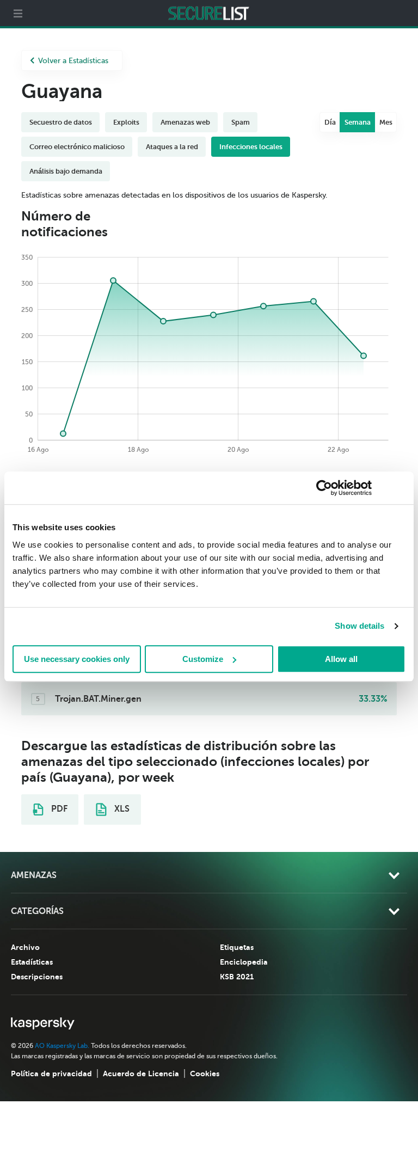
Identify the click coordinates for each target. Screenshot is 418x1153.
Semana (358, 122)
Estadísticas (32, 962)
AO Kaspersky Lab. (62, 1046)
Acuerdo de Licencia (141, 1073)
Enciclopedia (244, 962)
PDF (58, 809)
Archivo (25, 947)
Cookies (204, 1073)
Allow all (341, 659)
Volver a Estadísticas (73, 61)
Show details (359, 625)
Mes (385, 122)
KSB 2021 (237, 976)
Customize (202, 659)
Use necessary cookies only (77, 659)
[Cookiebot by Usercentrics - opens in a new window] (324, 488)
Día (330, 122)
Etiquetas (237, 947)
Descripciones (37, 976)
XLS (121, 809)
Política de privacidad (51, 1073)
